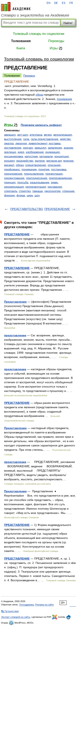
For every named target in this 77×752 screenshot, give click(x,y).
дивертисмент (38, 143)
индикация (52, 152)
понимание (64, 99)
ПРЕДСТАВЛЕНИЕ (17, 234)
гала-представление (44, 139)
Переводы (56, 41)
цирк (30, 195)
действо (65, 139)
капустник (31, 156)
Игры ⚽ (56, 48)
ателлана (36, 134)
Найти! (67, 23)
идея (21, 152)
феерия (9, 195)
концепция (61, 156)
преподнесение (36, 178)
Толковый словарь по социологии (38, 34)
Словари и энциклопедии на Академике (35, 15)
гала (26, 139)
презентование (14, 178)
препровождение (60, 178)
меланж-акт (54, 160)
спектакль (10, 191)
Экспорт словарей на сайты (15, 617)
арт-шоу (22, 134)
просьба (22, 182)
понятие (43, 169)
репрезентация (35, 186)
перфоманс (12, 169)
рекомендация (14, 186)
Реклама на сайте (44, 604)
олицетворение (35, 165)
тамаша (37, 191)
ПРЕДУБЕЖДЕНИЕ (57, 209)
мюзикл (9, 165)
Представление (15, 301)
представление (15, 335)
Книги (20, 48)
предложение (13, 173)
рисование (55, 186)
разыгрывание (39, 182)
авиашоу (10, 134)
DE (56, 3)
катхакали (46, 156)
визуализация (62, 134)
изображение (35, 152)
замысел (40, 147)
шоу (37, 195)
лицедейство (24, 160)
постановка (58, 169)
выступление (13, 139)
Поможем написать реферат (41, 125)
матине (40, 160)
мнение (68, 160)
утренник (68, 191)
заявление (55, 147)
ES (64, 3)
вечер (48, 134)
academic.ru (16, 6)
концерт (9, 160)
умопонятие (52, 191)
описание (54, 165)
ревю (54, 182)
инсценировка (13, 156)
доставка (55, 143)
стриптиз (25, 191)
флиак (20, 195)
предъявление (34, 173)
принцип (10, 182)
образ (39, 94)
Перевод (29, 75)
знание (68, 147)
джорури (21, 143)
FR (71, 3)
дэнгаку (28, 147)
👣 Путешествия (10, 611)
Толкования (21, 41)
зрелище (10, 152)
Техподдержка (26, 604)
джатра (9, 143)
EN (48, 3)
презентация (54, 173)
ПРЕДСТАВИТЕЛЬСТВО (26, 209)
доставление (12, 147)
